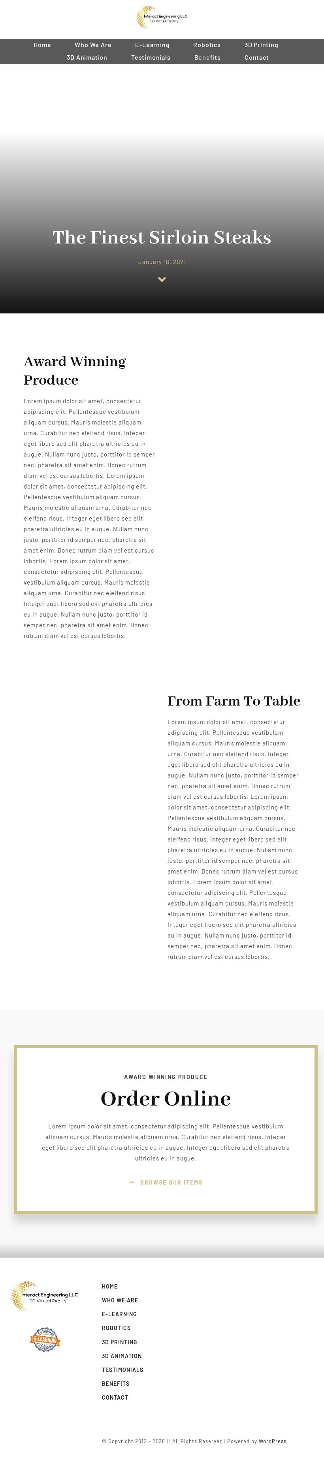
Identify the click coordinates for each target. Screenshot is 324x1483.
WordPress (272, 1441)
